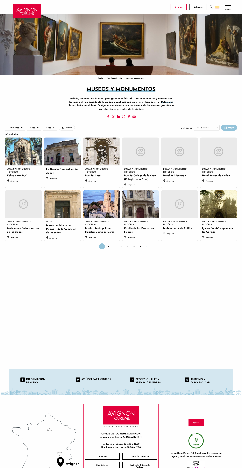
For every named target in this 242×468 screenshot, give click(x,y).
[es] (217, 7)
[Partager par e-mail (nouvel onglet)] (134, 116)
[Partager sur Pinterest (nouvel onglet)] (128, 116)
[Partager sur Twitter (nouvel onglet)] (113, 116)
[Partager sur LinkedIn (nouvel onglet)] (118, 116)
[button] (211, 7)
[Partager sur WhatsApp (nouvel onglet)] (123, 116)
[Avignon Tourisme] (27, 11)
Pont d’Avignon (99, 105)
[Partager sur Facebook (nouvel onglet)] (108, 116)
